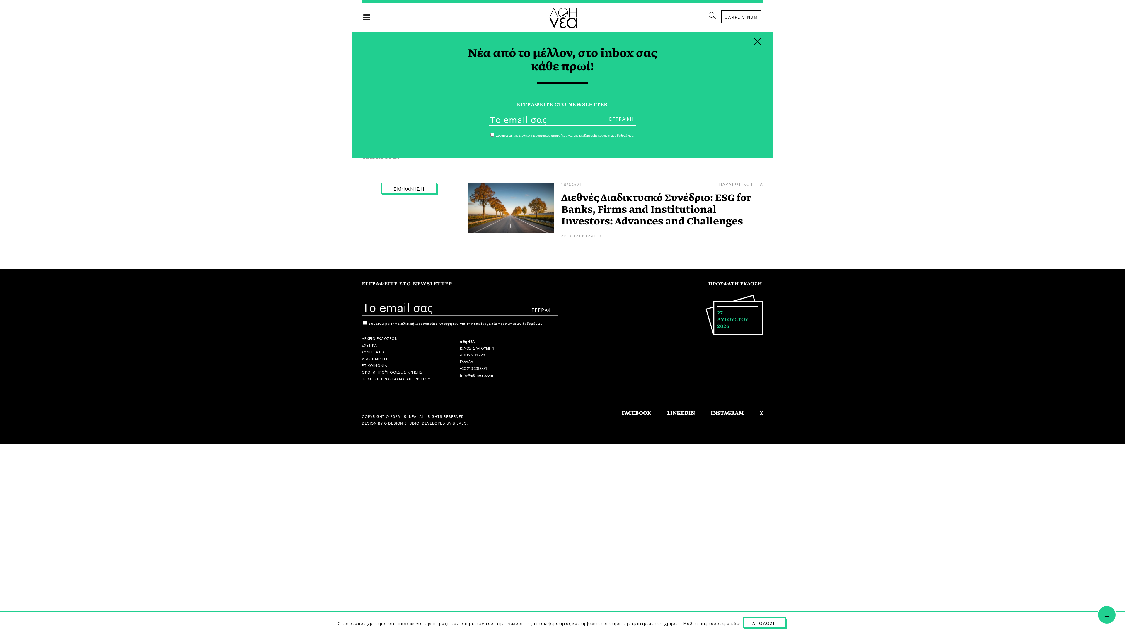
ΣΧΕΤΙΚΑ (369, 345)
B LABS (460, 423)
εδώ (735, 623)
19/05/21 (571, 184)
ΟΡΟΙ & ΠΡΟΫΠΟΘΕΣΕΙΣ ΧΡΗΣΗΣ (392, 372)
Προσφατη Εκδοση (735, 283)
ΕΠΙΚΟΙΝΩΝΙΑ (374, 365)
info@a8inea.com (476, 374)
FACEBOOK (636, 413)
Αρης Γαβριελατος (581, 235)
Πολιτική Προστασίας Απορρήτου (428, 323)
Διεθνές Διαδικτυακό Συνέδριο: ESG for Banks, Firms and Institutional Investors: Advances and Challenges (656, 209)
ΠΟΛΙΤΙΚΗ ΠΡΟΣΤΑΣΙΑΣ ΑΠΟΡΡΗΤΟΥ (396, 378)
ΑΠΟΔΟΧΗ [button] (764, 623)
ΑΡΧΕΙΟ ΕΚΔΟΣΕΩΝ (380, 338)
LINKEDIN (681, 413)
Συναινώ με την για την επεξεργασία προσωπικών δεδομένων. (456, 323)
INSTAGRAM (727, 413)
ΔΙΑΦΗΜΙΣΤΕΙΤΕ (377, 358)
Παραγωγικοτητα (741, 184)
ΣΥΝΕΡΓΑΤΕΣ (373, 351)
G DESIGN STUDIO (401, 423)
